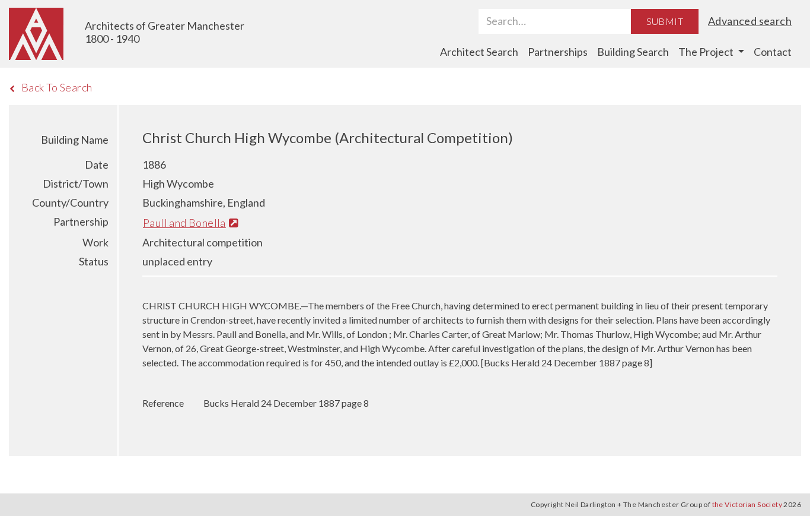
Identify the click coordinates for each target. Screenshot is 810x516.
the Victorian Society (747, 504)
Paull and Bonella (184, 222)
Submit (664, 21)
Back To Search (57, 87)
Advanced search (750, 20)
